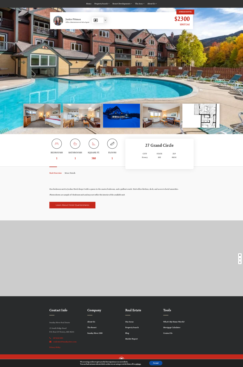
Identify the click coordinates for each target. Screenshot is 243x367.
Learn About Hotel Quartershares (72, 205)
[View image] (42, 116)
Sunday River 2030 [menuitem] (94, 333)
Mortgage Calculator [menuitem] (171, 328)
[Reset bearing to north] (240, 262)
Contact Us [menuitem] (168, 333)
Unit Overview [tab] (55, 173)
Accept (156, 363)
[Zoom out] (240, 259)
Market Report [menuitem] (131, 339)
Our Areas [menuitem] (129, 322)
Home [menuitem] (88, 4)
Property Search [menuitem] (101, 4)
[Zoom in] (240, 255)
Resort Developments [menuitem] (122, 4)
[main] (121, 152)
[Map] (121, 258)
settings (138, 364)
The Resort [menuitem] (92, 328)
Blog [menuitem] (127, 333)
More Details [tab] (70, 173)
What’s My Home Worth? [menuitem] (174, 322)
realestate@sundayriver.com (65, 342)
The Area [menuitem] (139, 4)
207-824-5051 (58, 338)
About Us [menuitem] (151, 4)
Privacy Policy (54, 347)
